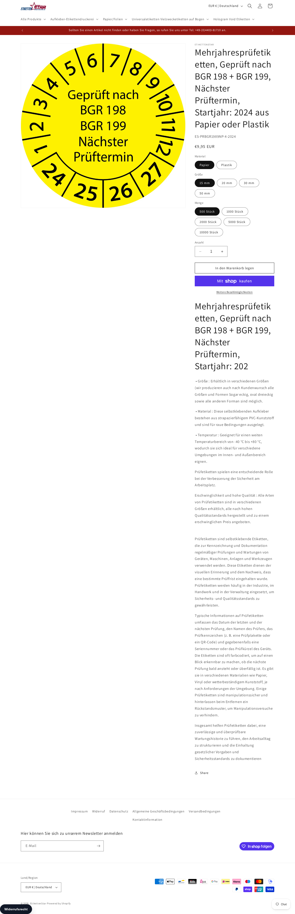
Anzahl (199, 242)
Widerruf (98, 811)
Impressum (79, 811)
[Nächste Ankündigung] (273, 30)
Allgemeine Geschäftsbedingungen (159, 811)
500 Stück (207, 211)
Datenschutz (118, 811)
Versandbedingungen (205, 811)
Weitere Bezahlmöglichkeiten (234, 292)
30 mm (249, 183)
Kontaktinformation (147, 819)
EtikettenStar (38, 903)
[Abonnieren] (98, 846)
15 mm (205, 183)
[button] (33, 19)
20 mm (227, 183)
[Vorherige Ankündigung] (22, 30)
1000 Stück (235, 211)
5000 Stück (236, 222)
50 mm (205, 193)
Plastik (226, 165)
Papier (204, 165)
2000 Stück (208, 222)
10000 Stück (209, 232)
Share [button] (204, 773)
